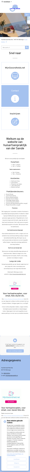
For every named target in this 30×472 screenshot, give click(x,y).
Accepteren (17, 467)
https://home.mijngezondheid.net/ (14, 299)
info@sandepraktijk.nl (12, 375)
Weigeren (16, 463)
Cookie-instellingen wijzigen (15, 351)
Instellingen (17, 459)
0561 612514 (7, 373)
